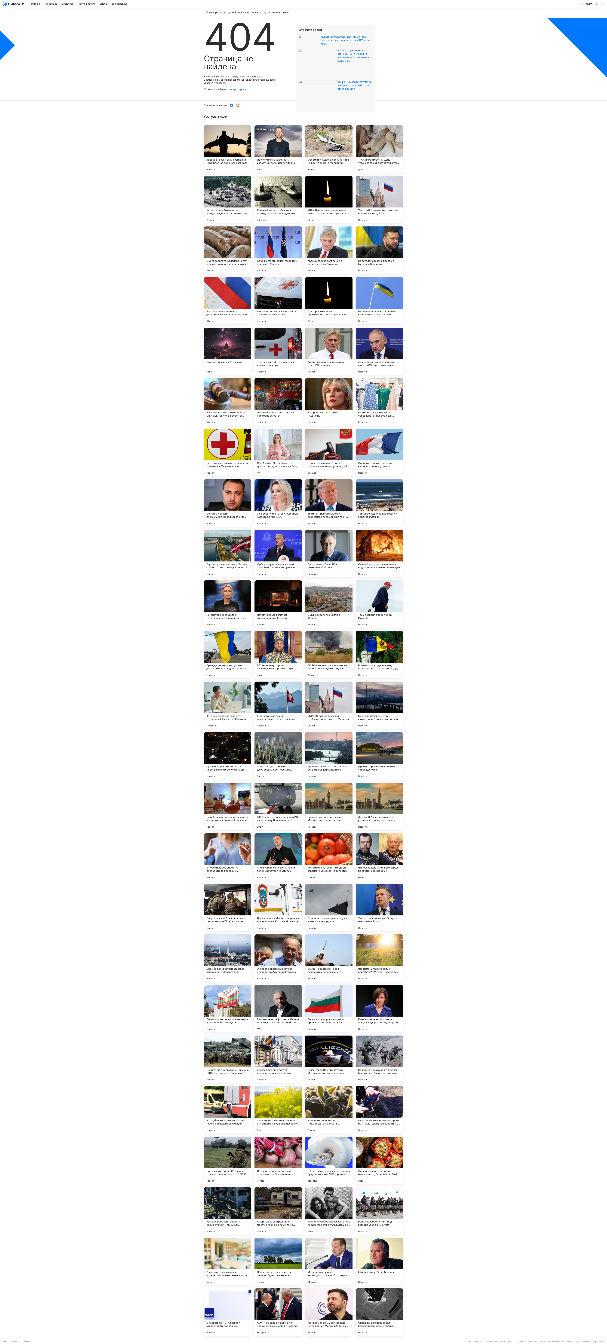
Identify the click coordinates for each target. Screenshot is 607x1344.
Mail (5, 1342)
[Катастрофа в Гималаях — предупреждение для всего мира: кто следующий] (227, 199)
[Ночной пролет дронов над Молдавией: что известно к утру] (379, 654)
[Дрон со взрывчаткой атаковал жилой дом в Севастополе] (227, 958)
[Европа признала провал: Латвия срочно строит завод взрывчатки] (227, 553)
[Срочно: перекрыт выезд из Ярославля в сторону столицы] (227, 756)
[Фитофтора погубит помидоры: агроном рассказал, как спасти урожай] (329, 857)
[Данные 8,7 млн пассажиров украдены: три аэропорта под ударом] (379, 806)
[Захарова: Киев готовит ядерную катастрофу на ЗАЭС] (278, 503)
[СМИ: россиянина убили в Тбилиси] (329, 604)
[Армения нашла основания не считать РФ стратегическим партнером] (379, 351)
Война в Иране (240, 12)
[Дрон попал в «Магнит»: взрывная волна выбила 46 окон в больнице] (278, 907)
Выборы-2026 (217, 12)
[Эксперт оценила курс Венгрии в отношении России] (379, 907)
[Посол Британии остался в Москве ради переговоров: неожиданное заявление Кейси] (329, 806)
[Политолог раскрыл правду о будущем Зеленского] (379, 250)
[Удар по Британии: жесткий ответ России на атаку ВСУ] (379, 199)
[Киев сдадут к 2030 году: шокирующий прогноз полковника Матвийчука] (379, 705)
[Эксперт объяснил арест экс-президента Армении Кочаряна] (278, 958)
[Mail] (5, 4)
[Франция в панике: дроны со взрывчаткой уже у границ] (379, 452)
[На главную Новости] (15, 4)
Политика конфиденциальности (530, 1342)
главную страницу (238, 89)
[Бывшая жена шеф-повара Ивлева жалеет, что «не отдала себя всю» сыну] (278, 1008)
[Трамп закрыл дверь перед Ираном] (379, 604)
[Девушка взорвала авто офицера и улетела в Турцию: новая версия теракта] (227, 452)
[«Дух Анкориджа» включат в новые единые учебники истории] (278, 1312)
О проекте (479, 1342)
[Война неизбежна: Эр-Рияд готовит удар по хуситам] (379, 1211)
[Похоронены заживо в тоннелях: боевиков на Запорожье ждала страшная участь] (379, 1059)
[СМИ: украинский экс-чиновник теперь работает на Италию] (278, 857)
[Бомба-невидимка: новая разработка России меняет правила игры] (329, 958)
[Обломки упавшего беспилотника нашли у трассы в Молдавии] (329, 149)
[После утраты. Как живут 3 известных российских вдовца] (278, 149)
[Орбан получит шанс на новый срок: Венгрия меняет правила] (278, 553)
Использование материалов (560, 1342)
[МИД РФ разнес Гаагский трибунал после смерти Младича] (329, 705)
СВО (258, 12)
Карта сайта (598, 1342)
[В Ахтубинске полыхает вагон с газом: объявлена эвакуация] (227, 1110)
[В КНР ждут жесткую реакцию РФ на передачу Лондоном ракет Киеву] (278, 806)
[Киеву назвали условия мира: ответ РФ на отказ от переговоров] (329, 351)
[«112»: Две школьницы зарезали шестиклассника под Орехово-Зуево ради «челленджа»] (329, 199)
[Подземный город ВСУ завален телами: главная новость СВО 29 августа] (227, 1160)
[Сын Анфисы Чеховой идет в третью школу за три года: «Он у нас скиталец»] (278, 452)
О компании (15, 1342)
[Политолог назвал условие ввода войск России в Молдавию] (227, 1008)
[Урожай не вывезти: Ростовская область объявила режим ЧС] (329, 756)
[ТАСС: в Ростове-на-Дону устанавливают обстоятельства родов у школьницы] (379, 149)
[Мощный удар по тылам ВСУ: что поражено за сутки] (278, 402)
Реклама (27, 1342)
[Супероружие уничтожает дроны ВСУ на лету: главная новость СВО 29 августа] (379, 1110)
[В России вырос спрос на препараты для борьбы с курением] (227, 857)
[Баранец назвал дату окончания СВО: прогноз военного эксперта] (227, 149)
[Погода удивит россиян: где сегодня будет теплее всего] (278, 1261)
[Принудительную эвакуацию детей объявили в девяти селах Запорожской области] (227, 654)
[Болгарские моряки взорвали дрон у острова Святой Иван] (329, 1008)
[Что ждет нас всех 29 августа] (227, 351)
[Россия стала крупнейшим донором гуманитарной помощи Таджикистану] (227, 300)
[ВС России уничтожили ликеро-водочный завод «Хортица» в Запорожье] (329, 654)
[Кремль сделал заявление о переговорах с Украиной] (329, 250)
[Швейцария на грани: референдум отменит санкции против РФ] (278, 705)
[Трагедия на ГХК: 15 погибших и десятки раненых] (278, 351)
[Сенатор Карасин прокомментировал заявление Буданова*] (227, 503)
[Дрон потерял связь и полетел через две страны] (379, 756)
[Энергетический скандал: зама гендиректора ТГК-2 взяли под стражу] (227, 907)
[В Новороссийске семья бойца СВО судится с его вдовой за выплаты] (227, 402)
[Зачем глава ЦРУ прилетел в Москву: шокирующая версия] (329, 1059)
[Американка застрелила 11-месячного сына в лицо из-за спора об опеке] (278, 1211)
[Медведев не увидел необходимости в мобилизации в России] (329, 1261)
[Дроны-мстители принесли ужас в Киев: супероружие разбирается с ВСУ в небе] (329, 907)
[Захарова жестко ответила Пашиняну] (329, 402)
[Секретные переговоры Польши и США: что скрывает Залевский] (227, 1059)
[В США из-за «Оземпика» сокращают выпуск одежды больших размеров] (379, 402)
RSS (470, 1342)
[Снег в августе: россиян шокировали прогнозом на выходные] (278, 756)
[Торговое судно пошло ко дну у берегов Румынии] (379, 503)
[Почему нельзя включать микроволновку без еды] (278, 604)
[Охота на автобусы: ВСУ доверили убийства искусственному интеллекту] (329, 553)
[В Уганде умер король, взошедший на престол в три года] (278, 654)
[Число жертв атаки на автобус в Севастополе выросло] (278, 300)
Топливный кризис (278, 12)
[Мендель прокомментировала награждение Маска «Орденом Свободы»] (329, 1312)
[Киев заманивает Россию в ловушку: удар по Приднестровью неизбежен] (379, 1008)
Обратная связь (583, 1342)
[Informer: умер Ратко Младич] (379, 1261)
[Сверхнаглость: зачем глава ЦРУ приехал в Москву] (278, 250)
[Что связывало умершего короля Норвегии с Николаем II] (379, 857)
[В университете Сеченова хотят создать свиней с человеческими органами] (227, 250)
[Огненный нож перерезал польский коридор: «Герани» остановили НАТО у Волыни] (379, 1312)
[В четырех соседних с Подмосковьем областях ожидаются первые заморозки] (329, 1110)
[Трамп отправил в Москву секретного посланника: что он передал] (329, 503)
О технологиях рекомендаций (499, 1342)
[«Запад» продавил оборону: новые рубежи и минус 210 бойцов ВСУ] (227, 1211)
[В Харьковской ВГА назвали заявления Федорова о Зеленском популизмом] (227, 1312)
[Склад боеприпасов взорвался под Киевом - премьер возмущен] (379, 553)
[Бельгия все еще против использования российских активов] (278, 1059)
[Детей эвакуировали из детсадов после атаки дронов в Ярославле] (227, 806)
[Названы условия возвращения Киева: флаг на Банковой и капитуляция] (379, 300)
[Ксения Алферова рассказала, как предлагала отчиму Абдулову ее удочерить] (329, 1211)
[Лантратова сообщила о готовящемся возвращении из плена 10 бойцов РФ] (227, 604)
